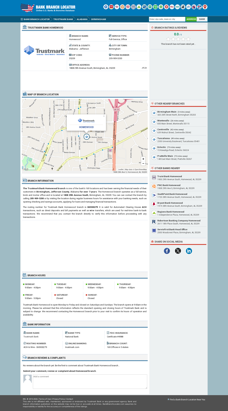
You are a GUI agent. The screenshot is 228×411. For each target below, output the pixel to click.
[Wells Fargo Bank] (111, 8)
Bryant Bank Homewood (170, 203)
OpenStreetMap (141, 169)
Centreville (163, 129)
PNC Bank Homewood (168, 185)
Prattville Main (165, 156)
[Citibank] (188, 8)
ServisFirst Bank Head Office (172, 229)
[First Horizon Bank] (199, 8)
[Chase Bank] (105, 8)
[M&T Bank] (177, 8)
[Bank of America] (116, 8)
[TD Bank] (155, 8)
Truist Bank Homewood (169, 176)
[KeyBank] (171, 8)
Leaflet (121, 169)
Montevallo (163, 120)
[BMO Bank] (166, 8)
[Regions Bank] (138, 8)
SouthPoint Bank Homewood (172, 194)
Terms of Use (45, 399)
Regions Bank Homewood (170, 212)
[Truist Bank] (133, 8)
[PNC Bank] (122, 8)
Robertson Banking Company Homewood (178, 220)
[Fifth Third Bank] (144, 8)
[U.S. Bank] (127, 8)
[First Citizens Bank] (193, 8)
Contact (69, 399)
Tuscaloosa (163, 138)
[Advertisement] (85, 79)
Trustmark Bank (31, 336)
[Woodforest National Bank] (182, 8)
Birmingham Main (166, 112)
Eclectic (161, 147)
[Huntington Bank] (160, 8)
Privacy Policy (58, 399)
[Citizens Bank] (149, 8)
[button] (85, 135)
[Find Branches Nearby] (204, 8)
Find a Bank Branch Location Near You (187, 399)
